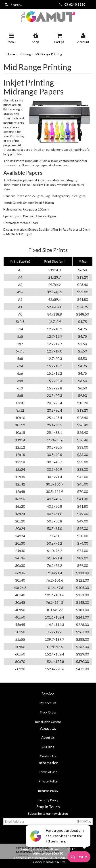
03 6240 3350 (74, 4)
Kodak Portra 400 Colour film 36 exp (38, 851)
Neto (62, 861)
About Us (48, 737)
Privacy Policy (48, 781)
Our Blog (48, 747)
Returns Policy (48, 791)
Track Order (48, 712)
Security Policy (48, 800)
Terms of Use (48, 772)
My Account (48, 703)
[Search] (6, 4)
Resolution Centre (48, 722)
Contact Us (48, 756)
